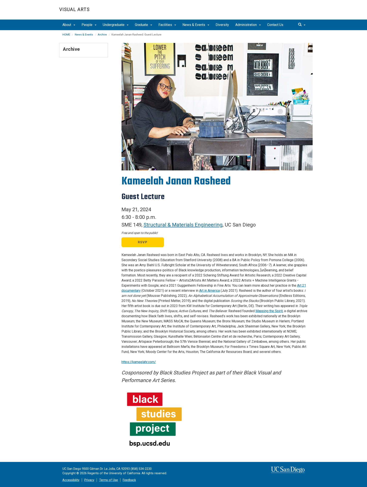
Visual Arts (74, 9)
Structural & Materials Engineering (183, 225)
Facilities (165, 25)
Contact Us (275, 25)
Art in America (209, 291)
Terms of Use (108, 480)
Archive (102, 34)
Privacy (89, 480)
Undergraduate (114, 25)
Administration (246, 25)
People (87, 25)
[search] (302, 25)
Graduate (142, 25)
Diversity (222, 25)
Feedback (129, 480)
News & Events (194, 25)
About (67, 25)
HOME (66, 34)
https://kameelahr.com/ (138, 362)
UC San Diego (283, 12)
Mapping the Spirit (269, 311)
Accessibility (70, 480)
